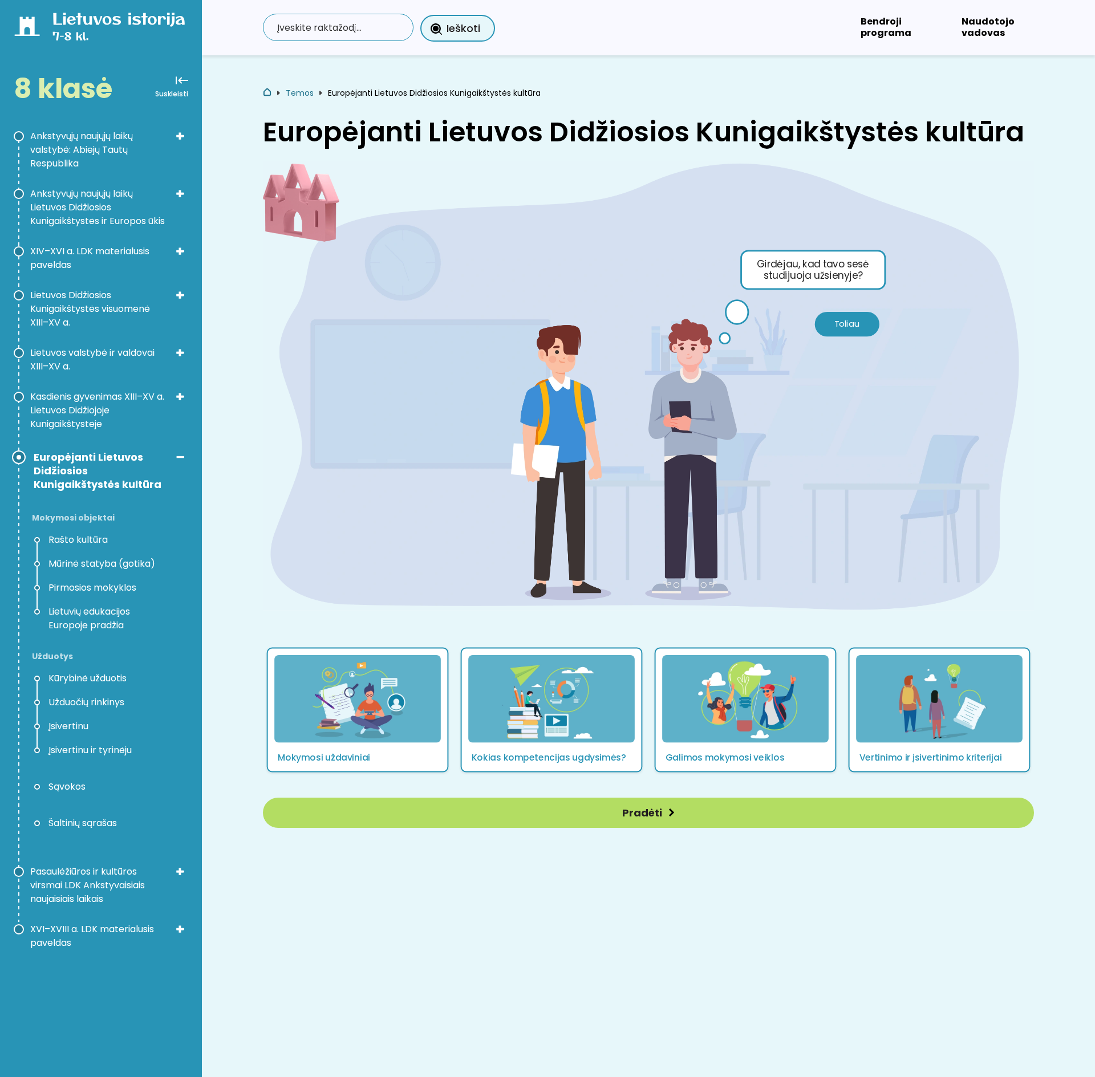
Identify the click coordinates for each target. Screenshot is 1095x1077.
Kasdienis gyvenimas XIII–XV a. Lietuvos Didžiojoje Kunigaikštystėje (97, 410)
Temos (300, 93)
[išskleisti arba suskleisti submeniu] (180, 135)
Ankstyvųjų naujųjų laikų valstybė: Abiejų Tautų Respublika (81, 149)
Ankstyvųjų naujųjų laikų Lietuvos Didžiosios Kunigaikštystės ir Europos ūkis (97, 207)
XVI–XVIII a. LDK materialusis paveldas (92, 935)
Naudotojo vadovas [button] (988, 27)
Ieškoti (463, 28)
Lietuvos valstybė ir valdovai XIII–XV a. (92, 359)
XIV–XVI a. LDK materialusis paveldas (89, 258)
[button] (357, 710)
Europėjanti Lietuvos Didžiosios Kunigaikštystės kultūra (97, 470)
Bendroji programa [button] (886, 27)
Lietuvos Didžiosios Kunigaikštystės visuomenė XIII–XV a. (90, 308)
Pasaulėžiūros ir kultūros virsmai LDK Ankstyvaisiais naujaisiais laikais (87, 885)
